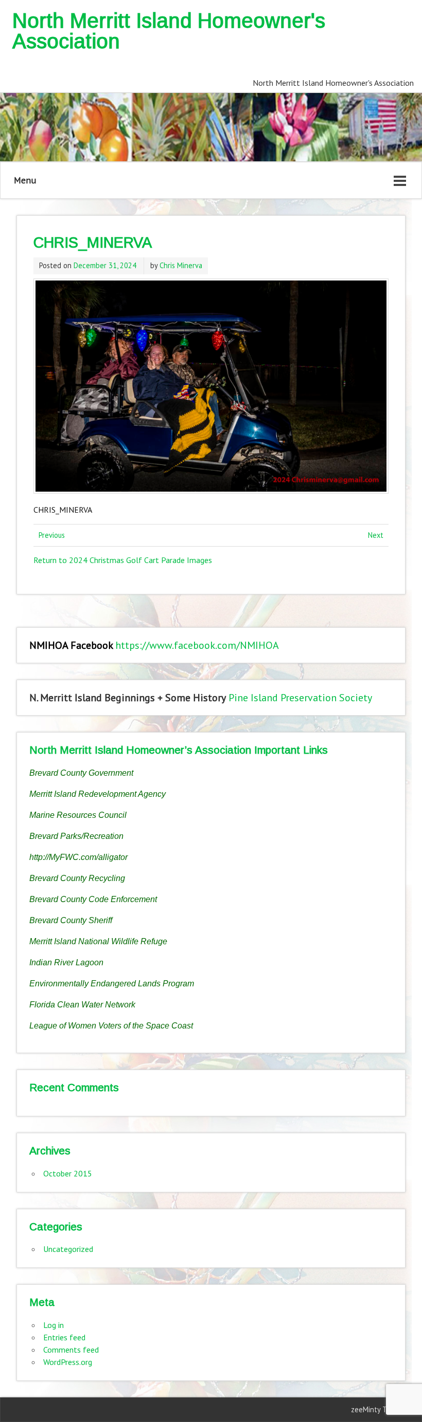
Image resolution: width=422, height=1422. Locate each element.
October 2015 (67, 1173)
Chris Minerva (181, 265)
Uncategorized (68, 1249)
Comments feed (71, 1349)
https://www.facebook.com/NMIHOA (197, 645)
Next (375, 535)
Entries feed (64, 1337)
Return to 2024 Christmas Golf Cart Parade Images (122, 560)
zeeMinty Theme (378, 1409)
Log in (53, 1325)
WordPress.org (67, 1362)
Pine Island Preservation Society (300, 697)
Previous (52, 535)
